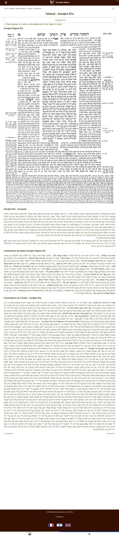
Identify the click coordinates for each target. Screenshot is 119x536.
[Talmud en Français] (51, 525)
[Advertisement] (59, 440)
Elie (71, 512)
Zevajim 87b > (110, 433)
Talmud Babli (62, 2)
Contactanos (59, 516)
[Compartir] (113, 8)
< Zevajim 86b (8, 433)
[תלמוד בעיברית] (59, 525)
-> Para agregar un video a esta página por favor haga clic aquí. (33, 24)
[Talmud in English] (68, 525)
